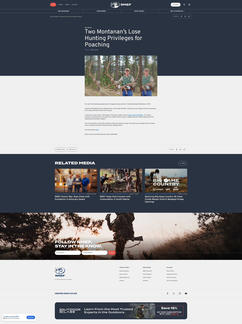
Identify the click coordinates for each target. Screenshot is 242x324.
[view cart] (189, 5)
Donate (61, 4)
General (87, 50)
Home (51, 16)
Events (67, 4)
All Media (182, 163)
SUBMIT (112, 252)
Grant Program (147, 277)
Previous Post (61, 149)
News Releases (147, 274)
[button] (181, 16)
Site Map (145, 280)
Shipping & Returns (171, 274)
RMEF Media (56, 16)
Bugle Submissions (124, 277)
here (97, 130)
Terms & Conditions (172, 280)
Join (53, 4)
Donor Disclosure (171, 277)
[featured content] (121, 310)
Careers (121, 280)
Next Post (72, 149)
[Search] (184, 5)
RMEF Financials (147, 271)
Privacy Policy (170, 271)
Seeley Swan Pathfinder (135, 115)
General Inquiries (124, 271)
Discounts (75, 4)
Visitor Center (123, 274)
